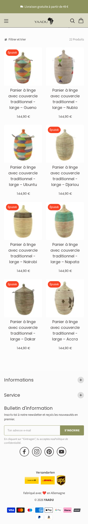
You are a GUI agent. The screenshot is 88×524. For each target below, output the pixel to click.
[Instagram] (36, 451)
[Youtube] (61, 451)
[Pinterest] (49, 451)
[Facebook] (24, 451)
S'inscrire (72, 430)
